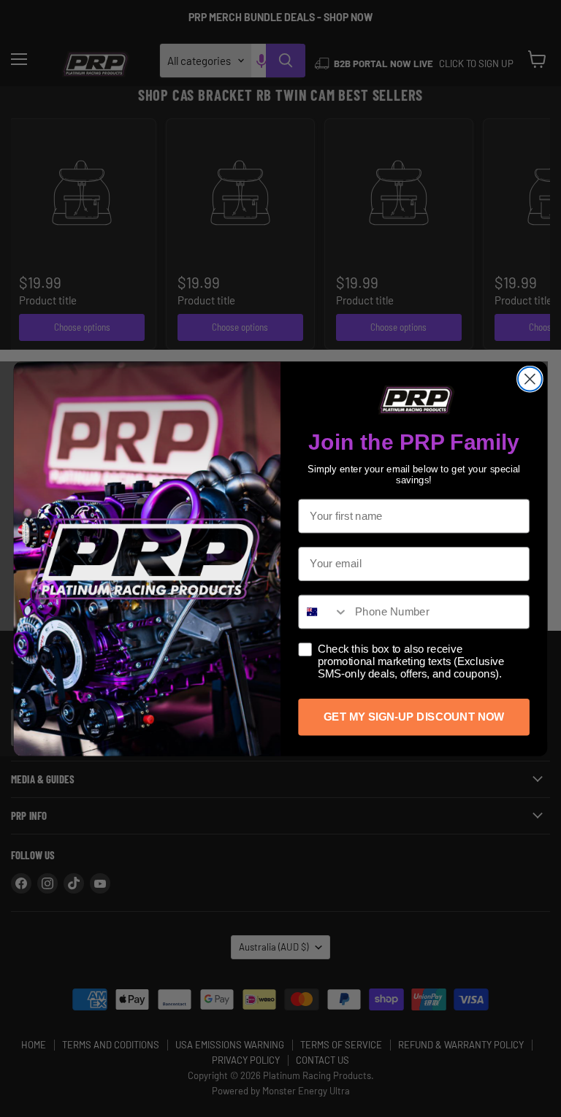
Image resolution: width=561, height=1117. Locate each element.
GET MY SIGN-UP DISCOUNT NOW (414, 716)
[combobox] (323, 611)
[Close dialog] (530, 378)
